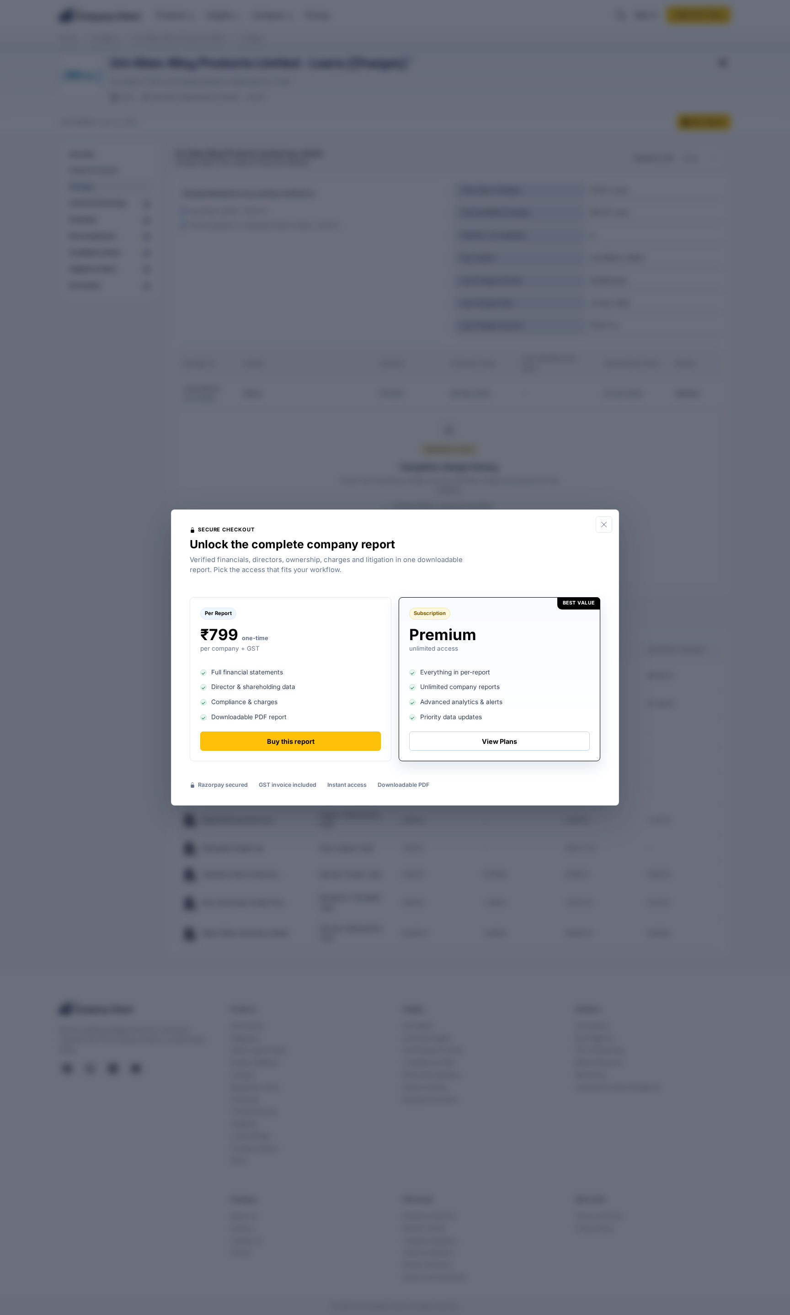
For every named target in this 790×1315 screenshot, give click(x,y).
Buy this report (291, 741)
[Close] (604, 524)
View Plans (499, 741)
